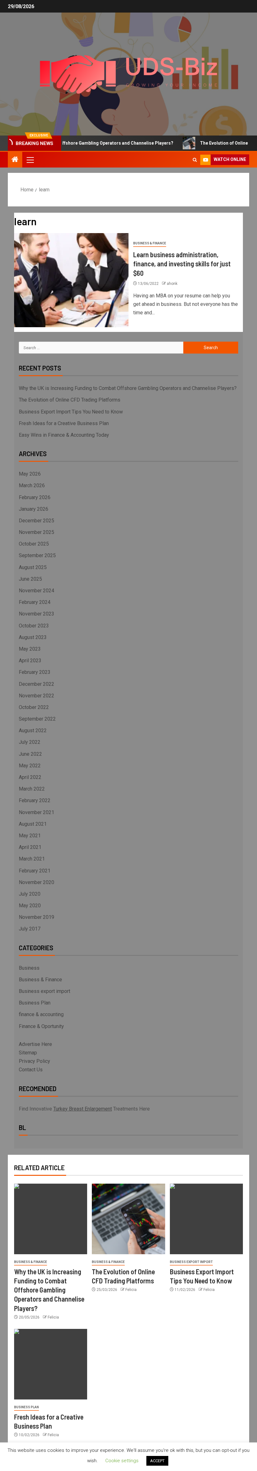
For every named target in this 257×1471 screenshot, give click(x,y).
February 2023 (34, 672)
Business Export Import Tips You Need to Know (71, 412)
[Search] (195, 160)
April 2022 (30, 777)
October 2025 (34, 544)
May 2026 (30, 474)
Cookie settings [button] (122, 1460)
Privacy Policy (34, 1061)
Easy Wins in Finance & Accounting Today (64, 435)
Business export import (44, 991)
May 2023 (30, 649)
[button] (30, 160)
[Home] (15, 160)
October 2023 (34, 626)
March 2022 (32, 789)
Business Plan (34, 1003)
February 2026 (34, 497)
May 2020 (30, 906)
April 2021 (30, 847)
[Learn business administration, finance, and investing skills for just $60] (71, 280)
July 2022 (29, 742)
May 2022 (30, 766)
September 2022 (37, 719)
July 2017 (29, 929)
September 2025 (37, 555)
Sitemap (28, 1053)
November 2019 (36, 917)
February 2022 (34, 800)
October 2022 (34, 707)
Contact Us (31, 1070)
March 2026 (32, 485)
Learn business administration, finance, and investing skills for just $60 (182, 263)
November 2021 (36, 812)
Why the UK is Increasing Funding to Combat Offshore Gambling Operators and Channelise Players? (128, 388)
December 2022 (36, 684)
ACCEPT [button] (157, 1460)
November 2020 (36, 882)
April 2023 (30, 661)
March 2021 (32, 859)
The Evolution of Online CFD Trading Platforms (69, 400)
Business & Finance (149, 243)
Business (29, 968)
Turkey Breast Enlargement (82, 1109)
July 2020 (29, 894)
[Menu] (30, 160)
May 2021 (30, 836)
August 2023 (33, 637)
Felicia (53, 1317)
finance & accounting (41, 1014)
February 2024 (34, 602)
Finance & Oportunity (41, 1026)
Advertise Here (35, 1044)
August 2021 (33, 824)
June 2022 (30, 754)
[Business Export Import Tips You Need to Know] (206, 1219)
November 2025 (36, 532)
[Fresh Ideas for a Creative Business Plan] (50, 1364)
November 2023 (36, 614)
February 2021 (34, 871)
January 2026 (33, 509)
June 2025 (30, 579)
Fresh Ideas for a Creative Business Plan (64, 423)
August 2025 (33, 567)
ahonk (172, 283)
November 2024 (36, 591)
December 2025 (36, 521)
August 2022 (33, 730)
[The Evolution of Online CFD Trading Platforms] (128, 1219)
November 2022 (36, 696)
